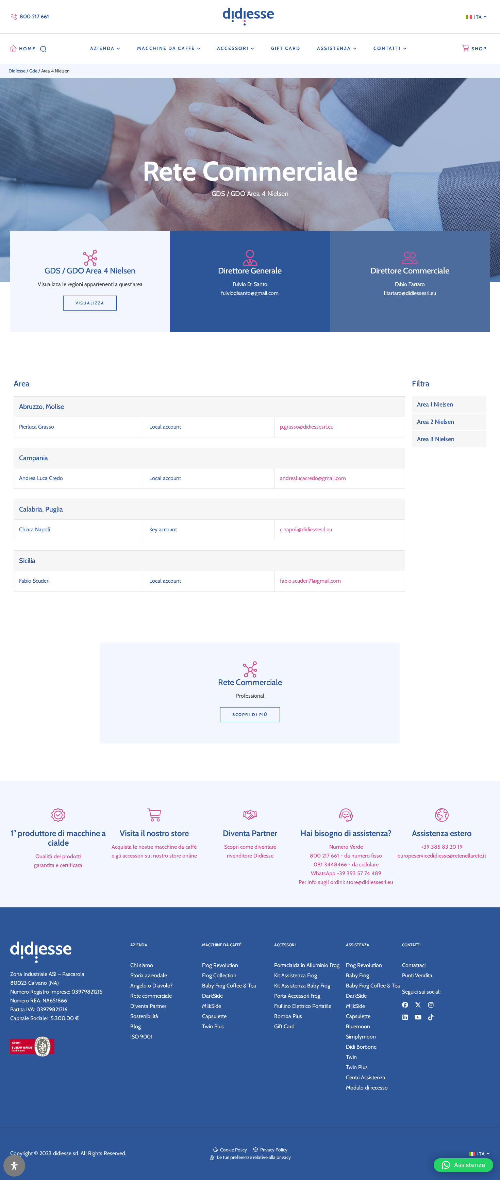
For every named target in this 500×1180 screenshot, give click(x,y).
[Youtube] (418, 1017)
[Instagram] (431, 1005)
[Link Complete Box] (449, 404)
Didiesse (17, 70)
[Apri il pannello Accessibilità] (14, 1166)
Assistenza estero (442, 833)
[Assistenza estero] (441, 815)
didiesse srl (65, 1153)
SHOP (479, 49)
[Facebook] (405, 1005)
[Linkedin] (405, 1017)
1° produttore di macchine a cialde (58, 838)
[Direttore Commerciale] (410, 258)
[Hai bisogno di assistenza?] (346, 815)
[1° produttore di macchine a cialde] (58, 815)
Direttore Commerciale (409, 271)
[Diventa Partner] (250, 815)
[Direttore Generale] (250, 258)
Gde (33, 70)
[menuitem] (476, 17)
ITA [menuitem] (478, 17)
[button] (463, 1165)
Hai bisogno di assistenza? (345, 833)
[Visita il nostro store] (154, 815)
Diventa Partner (250, 833)
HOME (27, 49)
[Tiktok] (431, 1017)
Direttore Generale (250, 271)
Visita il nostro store (154, 833)
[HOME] (13, 49)
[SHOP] (466, 49)
